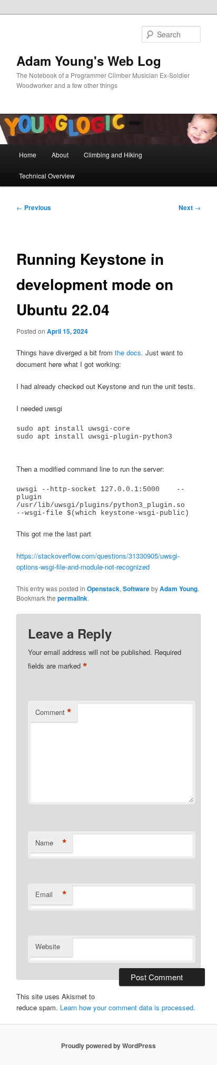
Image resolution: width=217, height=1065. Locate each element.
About (60, 154)
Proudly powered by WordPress (108, 1045)
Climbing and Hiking (113, 154)
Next (190, 207)
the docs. (129, 352)
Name (51, 842)
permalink (72, 598)
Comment (53, 712)
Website (47, 946)
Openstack (103, 588)
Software (136, 588)
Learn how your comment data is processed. (127, 1007)
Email (51, 894)
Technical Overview (47, 175)
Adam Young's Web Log (88, 60)
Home (27, 154)
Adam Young (179, 588)
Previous (33, 207)
